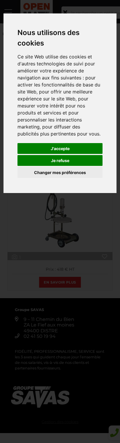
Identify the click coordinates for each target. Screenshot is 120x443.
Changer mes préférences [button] (60, 172)
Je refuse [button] (60, 160)
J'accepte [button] (60, 148)
